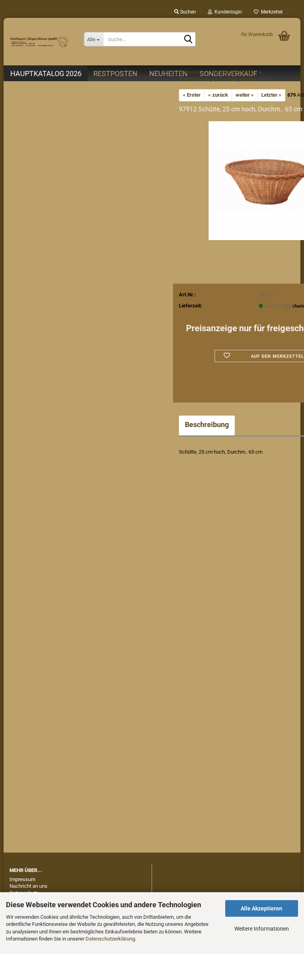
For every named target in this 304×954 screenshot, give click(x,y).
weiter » (245, 95)
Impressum (22, 879)
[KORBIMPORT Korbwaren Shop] (41, 41)
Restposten (115, 73)
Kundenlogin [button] (227, 12)
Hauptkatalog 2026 (46, 73)
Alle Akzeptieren (261, 908)
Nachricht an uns (29, 886)
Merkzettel (270, 12)
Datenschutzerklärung (110, 939)
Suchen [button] (187, 12)
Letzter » (271, 95)
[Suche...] (188, 39)
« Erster (192, 95)
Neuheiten (168, 73)
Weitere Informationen (261, 928)
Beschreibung (207, 424)
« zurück (218, 95)
